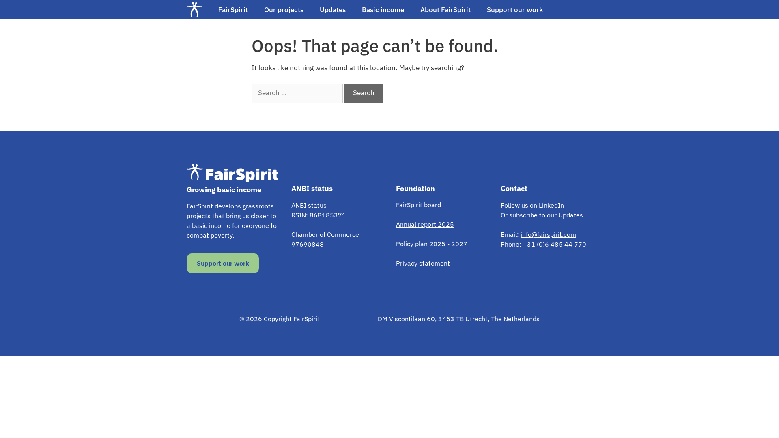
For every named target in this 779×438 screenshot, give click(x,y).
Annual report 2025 (425, 224)
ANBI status (309, 205)
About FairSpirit (445, 9)
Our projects (283, 9)
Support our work (515, 9)
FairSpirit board (418, 205)
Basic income (383, 9)
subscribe (523, 215)
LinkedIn (551, 205)
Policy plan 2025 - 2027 (431, 244)
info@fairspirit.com (548, 234)
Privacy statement (423, 263)
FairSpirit (233, 9)
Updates (333, 9)
